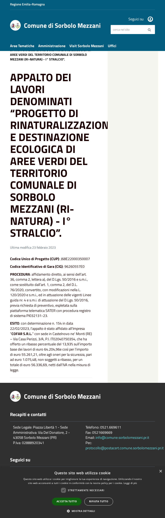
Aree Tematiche (22, 46)
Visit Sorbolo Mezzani (86, 46)
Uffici (112, 46)
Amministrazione (51, 46)
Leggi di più (130, 483)
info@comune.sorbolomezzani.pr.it (122, 437)
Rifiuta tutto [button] (98, 501)
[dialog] (82, 492)
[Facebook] (150, 19)
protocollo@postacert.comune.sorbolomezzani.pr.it (125, 448)
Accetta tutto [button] (67, 501)
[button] (82, 511)
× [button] (160, 471)
